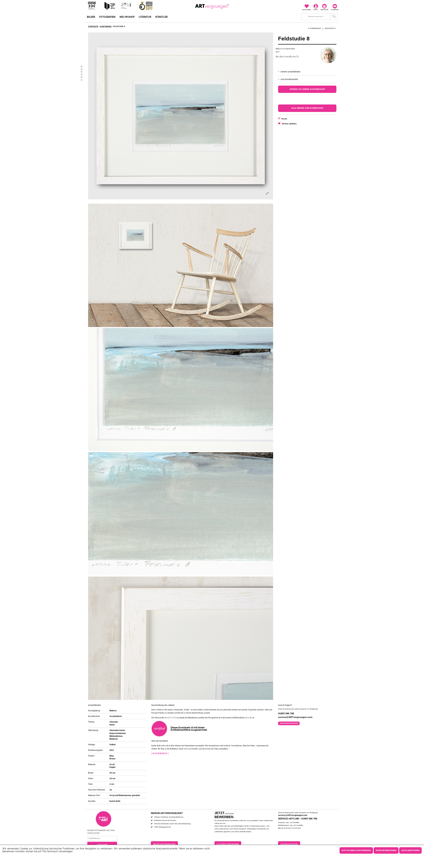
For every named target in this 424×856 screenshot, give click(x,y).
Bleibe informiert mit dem (101, 830)
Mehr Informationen (386, 850)
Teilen (284, 119)
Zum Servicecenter (289, 723)
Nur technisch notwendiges (356, 850)
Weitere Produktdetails (290, 72)
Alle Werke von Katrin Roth (307, 108)
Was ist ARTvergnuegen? (164, 844)
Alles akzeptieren (410, 850)
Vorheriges (315, 28)
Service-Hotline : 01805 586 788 (297, 818)
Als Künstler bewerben (228, 844)
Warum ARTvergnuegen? (167, 813)
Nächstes (329, 28)
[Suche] (319, 16)
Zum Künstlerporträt (289, 79)
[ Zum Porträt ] (159, 753)
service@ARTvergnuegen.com (292, 815)
